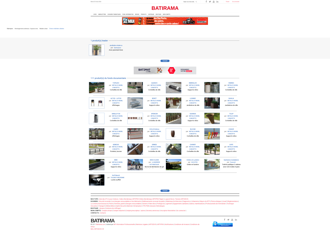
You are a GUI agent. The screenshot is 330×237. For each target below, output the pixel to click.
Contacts (103, 213)
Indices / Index (118, 199)
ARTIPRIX (160, 224)
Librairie (101, 208)
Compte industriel (119, 210)
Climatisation (137, 206)
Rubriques (10, 28)
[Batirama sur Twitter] (210, 1)
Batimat (129, 206)
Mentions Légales (142, 224)
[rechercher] (196, 1)
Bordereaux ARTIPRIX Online (133, 199)
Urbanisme (195, 201)
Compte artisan (107, 210)
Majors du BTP (205, 201)
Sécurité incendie (105, 201)
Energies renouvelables (133, 204)
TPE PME (146, 206)
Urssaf (224, 201)
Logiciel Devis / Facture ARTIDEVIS (176, 199)
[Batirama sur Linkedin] (217, 1)
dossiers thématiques (157, 206)
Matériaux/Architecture (174, 201)
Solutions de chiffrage (113, 208)
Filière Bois (152, 204)
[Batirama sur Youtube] (213, 1)
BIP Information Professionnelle (124, 224)
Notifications (169, 224)
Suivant (165, 61)
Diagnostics (187, 201)
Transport (102, 206)
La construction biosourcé (99, 204)
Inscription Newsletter (167, 210)
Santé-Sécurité (121, 206)
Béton (113, 206)
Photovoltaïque (216, 201)
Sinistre (144, 204)
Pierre (111, 204)
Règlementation (232, 201)
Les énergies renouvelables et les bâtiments (126, 201)
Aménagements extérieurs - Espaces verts (26, 28)
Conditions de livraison (181, 224)
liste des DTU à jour (105, 199)
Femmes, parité (119, 204)
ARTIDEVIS (152, 224)
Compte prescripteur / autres (135, 210)
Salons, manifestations (197, 204)
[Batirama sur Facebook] (206, 1)
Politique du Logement (164, 204)
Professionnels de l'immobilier (216, 204)
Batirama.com (100, 224)
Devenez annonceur (152, 210)
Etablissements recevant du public (153, 201)
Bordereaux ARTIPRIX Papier (154, 199)
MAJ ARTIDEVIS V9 (97, 229)
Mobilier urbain (44, 28)
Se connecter (180, 210)
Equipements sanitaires (181, 204)
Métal (108, 206)
